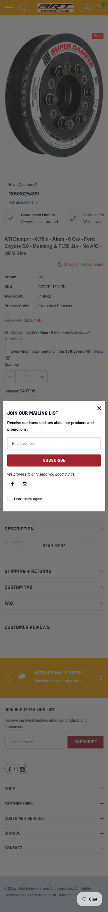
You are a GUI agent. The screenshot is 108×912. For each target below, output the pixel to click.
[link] (12, 483)
